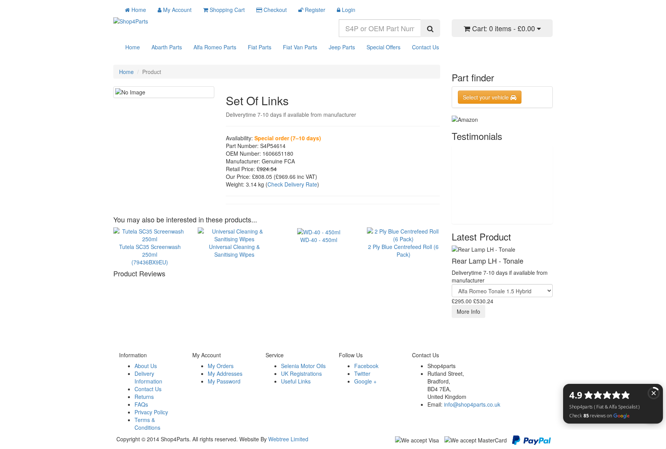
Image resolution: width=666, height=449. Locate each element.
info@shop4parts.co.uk (472, 404)
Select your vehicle (486, 97)
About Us (146, 366)
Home (132, 47)
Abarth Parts (166, 47)
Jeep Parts (342, 47)
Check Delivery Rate (292, 184)
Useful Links (296, 381)
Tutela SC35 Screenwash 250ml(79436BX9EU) (150, 254)
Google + (365, 381)
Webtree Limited (288, 439)
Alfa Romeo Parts (214, 47)
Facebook (366, 366)
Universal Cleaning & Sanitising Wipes (234, 250)
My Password (224, 381)
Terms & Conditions (147, 423)
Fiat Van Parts (300, 47)
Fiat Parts (259, 47)
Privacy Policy (151, 412)
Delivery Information (148, 377)
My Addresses (225, 373)
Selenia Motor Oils (303, 366)
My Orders (221, 366)
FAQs (141, 404)
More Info (468, 311)
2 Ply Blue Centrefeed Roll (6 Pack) (403, 250)
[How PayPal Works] (531, 439)
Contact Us (425, 47)
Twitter (362, 373)
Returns (144, 396)
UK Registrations (301, 373)
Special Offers (383, 47)
